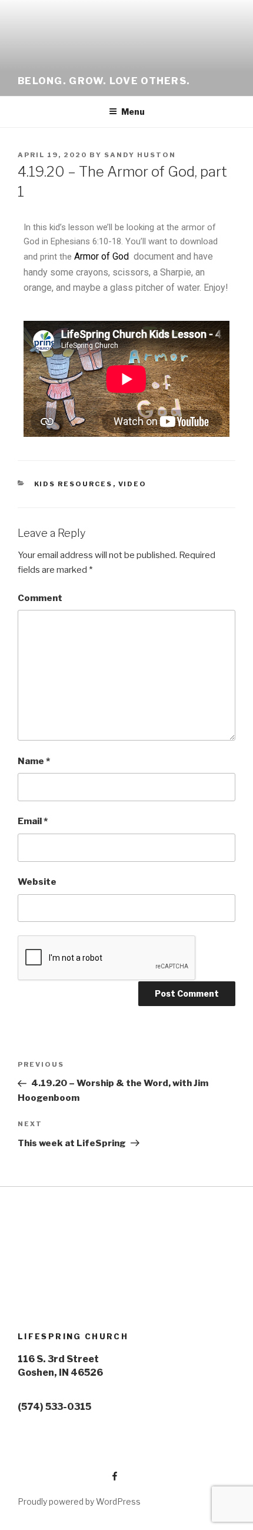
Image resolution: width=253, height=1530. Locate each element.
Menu (133, 112)
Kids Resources (73, 484)
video (132, 484)
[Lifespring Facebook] (68, 1473)
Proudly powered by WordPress (79, 1501)
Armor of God (102, 256)
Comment (40, 598)
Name (34, 761)
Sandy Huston (140, 155)
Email (33, 821)
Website (37, 882)
